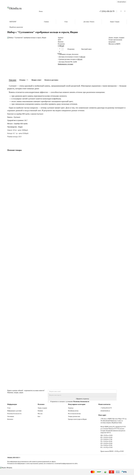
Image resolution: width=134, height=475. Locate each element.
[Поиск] (92, 11)
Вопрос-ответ (36, 80)
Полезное (41, 404)
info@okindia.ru (105, 411)
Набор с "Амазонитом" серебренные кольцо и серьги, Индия (27, 181)
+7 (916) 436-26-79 (106, 11)
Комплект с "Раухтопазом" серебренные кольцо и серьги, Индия (28, 227)
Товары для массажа (74, 416)
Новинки (40, 411)
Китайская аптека (73, 411)
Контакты (10, 419)
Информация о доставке (65, 64)
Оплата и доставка (51, 80)
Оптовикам (10, 416)
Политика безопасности (14, 413)
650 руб (79, 59)
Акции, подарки (42, 408)
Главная (46, 21)
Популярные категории (76, 404)
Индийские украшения (16, 27)
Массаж (40, 413)
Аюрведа (70, 408)
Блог (39, 416)
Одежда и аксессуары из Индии (77, 419)
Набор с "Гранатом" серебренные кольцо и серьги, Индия (26, 366)
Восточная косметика (74, 413)
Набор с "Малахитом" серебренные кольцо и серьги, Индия (26, 319)
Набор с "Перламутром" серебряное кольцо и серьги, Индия (27, 273)
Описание (12, 80)
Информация (12, 404)
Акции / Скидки (114, 21)
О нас (66, 21)
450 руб (82, 57)
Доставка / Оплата (89, 21)
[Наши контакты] (129, 470)
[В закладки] (125, 155)
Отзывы (23, 80)
